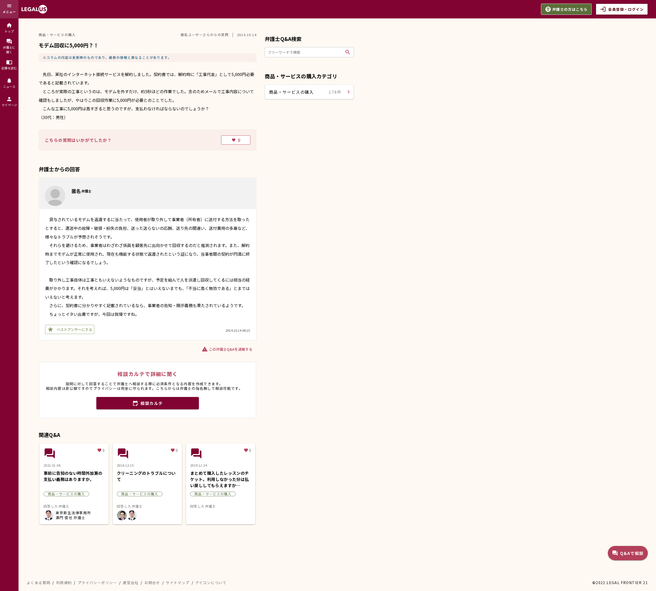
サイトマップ (177, 582)
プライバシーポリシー (97, 582)
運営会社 (131, 582)
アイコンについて (211, 582)
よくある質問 (38, 582)
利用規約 (64, 582)
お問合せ (152, 582)
